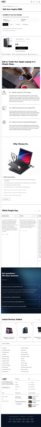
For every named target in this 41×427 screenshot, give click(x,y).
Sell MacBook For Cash (6, 369)
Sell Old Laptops (5, 371)
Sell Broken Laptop (24, 347)
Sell (6, 6)
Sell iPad (22, 358)
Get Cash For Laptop (6, 365)
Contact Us (17, 386)
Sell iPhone (4, 354)
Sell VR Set (23, 360)
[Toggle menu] (39, 1)
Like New (11, 24)
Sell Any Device (31, 389)
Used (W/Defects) (25, 24)
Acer (12, 6)
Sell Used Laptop (24, 369)
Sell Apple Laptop (5, 358)
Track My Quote (5, 401)
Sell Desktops (31, 384)
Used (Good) (18, 24)
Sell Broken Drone (5, 352)
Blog (16, 389)
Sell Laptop (4, 347)
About (16, 382)
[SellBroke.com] (3, 2)
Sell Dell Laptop (24, 365)
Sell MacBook (23, 350)
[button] (39, 211)
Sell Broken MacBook (6, 350)
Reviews (16, 384)
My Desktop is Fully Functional (9, 30)
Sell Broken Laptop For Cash (26, 367)
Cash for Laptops (5, 362)
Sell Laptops (31, 382)
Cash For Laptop (24, 362)
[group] (9, 332)
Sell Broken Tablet (5, 360)
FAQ (2, 398)
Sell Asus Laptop (24, 352)
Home (4, 6)
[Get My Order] (36, 2)
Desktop (9, 6)
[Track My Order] (31, 2)
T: (18, 403)
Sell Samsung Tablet (25, 354)
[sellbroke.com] (4, 379)
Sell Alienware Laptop (25, 356)
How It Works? (5, 396)
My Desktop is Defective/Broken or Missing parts (13, 28)
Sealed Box (5, 24)
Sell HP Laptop (5, 367)
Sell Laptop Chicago (25, 371)
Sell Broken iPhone (5, 356)
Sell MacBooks (31, 386)
